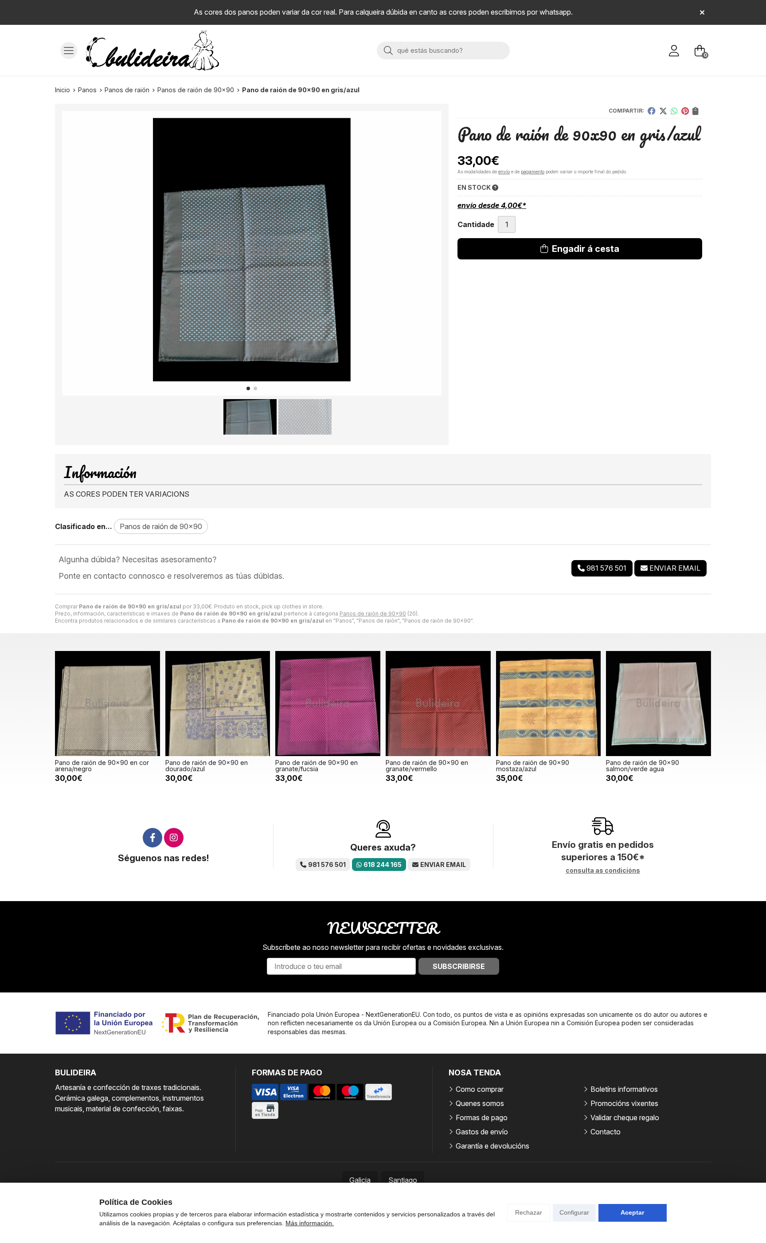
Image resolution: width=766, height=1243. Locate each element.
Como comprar (480, 1089)
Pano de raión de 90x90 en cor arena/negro (102, 765)
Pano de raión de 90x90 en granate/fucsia (316, 765)
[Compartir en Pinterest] (685, 110)
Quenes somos (480, 1103)
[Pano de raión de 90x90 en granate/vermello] (438, 703)
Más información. (309, 1223)
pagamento (532, 171)
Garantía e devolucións (492, 1145)
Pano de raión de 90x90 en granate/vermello (427, 765)
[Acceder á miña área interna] (674, 50)
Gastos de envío (482, 1131)
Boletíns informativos (624, 1089)
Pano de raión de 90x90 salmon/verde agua (642, 765)
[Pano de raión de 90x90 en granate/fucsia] (327, 703)
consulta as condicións (603, 870)
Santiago (402, 1180)
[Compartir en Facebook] (652, 110)
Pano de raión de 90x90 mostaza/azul (532, 765)
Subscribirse (459, 966)
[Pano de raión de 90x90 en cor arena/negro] (107, 703)
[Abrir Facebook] (152, 838)
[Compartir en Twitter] (663, 110)
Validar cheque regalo (624, 1117)
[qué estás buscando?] (443, 50)
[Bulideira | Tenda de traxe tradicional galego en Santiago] (152, 50)
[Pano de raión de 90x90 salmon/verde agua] (658, 703)
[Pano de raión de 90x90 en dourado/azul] (217, 703)
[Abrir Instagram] (174, 838)
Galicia (360, 1180)
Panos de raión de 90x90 (373, 613)
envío (504, 171)
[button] (248, 388)
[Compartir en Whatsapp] (674, 110)
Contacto (605, 1131)
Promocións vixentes (624, 1103)
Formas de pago (482, 1117)
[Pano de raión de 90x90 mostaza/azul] (548, 703)
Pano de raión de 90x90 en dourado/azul (206, 765)
